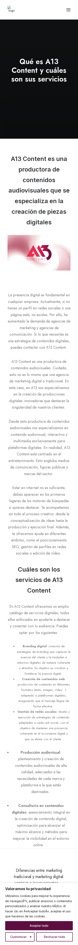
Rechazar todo (54, 937)
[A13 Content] (11, 10)
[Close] (73, 886)
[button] (68, 10)
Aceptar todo (39, 925)
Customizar (18, 937)
